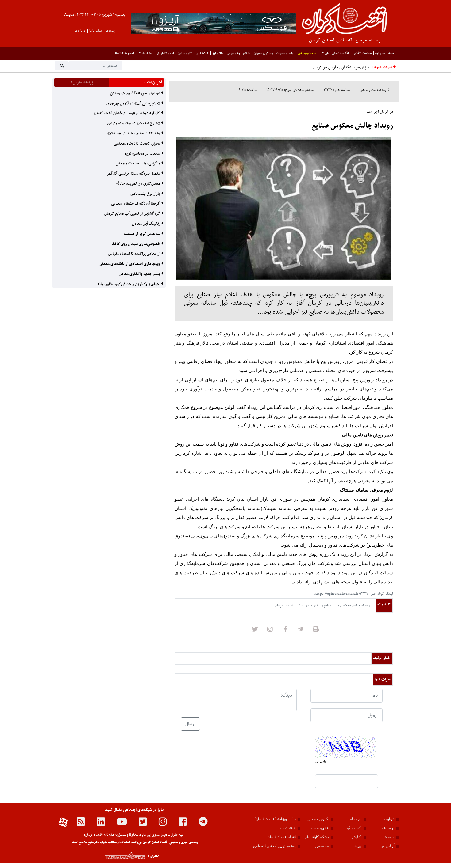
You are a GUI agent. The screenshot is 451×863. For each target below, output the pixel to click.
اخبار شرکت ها (124, 53)
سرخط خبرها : (382, 66)
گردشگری (202, 53)
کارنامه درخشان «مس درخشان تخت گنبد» (127, 113)
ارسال (190, 724)
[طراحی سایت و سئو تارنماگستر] (118, 856)
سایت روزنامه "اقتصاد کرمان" (275, 819)
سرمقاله (355, 819)
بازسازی (320, 761)
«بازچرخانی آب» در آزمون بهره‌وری (133, 103)
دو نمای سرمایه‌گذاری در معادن (135, 93)
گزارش (356, 837)
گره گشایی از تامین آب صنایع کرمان (132, 213)
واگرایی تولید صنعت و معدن (138, 163)
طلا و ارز (217, 53)
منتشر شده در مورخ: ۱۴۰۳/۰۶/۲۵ (290, 90)
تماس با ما (95, 30)
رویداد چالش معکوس (354, 605)
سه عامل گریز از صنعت (142, 234)
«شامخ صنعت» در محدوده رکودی (134, 123)
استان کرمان (284, 605)
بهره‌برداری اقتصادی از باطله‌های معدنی (130, 264)
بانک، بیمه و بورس (238, 53)
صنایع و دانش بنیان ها (316, 605)
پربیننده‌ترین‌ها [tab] (81, 82)
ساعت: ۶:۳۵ (248, 90)
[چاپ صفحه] (316, 631)
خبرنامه (380, 53)
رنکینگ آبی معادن (146, 223)
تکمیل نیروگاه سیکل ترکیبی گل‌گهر (134, 173)
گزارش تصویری (318, 819)
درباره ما (80, 30)
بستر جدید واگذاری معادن (140, 274)
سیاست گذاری (362, 53)
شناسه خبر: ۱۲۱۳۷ (337, 90)
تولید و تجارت (285, 53)
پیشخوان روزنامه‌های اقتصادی (274, 846)
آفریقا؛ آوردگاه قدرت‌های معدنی (136, 203)
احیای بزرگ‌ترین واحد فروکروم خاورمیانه (129, 284)
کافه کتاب (288, 828)
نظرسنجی (322, 846)
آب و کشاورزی (165, 53)
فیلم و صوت (320, 828)
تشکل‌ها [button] (147, 53)
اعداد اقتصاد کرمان (282, 837)
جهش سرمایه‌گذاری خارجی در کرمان (341, 67)
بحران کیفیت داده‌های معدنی (137, 143)
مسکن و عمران (263, 53)
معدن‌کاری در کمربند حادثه (138, 183)
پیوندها (110, 30)
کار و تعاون (185, 53)
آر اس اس (387, 846)
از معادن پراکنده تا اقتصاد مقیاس (134, 254)
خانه (391, 53)
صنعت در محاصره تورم (143, 153)
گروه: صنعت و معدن (375, 90)
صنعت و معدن (307, 53)
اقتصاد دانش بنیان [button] (337, 53)
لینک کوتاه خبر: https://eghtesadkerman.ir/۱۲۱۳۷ (353, 593)
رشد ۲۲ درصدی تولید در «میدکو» (134, 133)
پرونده (357, 846)
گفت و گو (354, 828)
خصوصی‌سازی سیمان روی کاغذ (136, 244)
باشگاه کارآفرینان (317, 837)
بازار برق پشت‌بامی (145, 193)
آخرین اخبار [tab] (153, 82)
